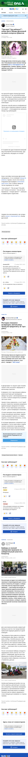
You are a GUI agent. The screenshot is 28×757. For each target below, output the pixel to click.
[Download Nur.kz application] (14, 3)
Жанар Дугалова (6, 231)
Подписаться (14, 440)
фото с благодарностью (15, 64)
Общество (4, 314)
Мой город (16, 362)
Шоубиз (3, 12)
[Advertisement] (14, 82)
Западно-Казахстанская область (9, 455)
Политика (3, 539)
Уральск (20, 455)
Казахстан (10, 539)
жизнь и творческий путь (13, 216)
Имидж (23, 12)
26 (3, 467)
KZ (23, 9)
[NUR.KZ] (14, 9)
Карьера (11, 12)
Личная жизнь (17, 12)
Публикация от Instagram (14, 146)
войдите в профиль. (9, 259)
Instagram (15, 306)
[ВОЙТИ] (25, 9)
